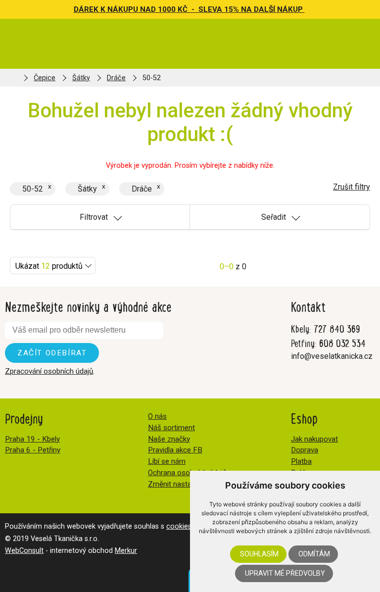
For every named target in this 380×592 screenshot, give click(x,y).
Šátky (81, 78)
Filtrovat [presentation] (94, 217)
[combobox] (52, 265)
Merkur (126, 550)
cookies (178, 526)
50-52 (32, 189)
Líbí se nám (167, 461)
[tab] (100, 217)
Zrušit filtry (351, 187)
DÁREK (87, 9)
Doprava (304, 449)
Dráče (116, 78)
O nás (157, 416)
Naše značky (169, 439)
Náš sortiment (171, 427)
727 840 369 (337, 328)
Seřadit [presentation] (273, 217)
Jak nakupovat (314, 439)
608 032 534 (342, 342)
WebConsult (24, 550)
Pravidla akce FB (175, 449)
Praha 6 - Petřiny (32, 449)
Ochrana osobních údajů (187, 472)
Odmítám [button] (314, 554)
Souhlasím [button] (259, 554)
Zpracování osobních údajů (49, 371)
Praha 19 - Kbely (32, 439)
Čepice (44, 78)
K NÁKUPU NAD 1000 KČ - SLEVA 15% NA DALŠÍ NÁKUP (202, 9)
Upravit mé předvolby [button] (285, 573)
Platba (301, 461)
